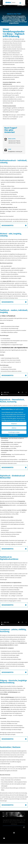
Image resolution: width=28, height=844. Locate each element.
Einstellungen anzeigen (14, 432)
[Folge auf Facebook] (24, 827)
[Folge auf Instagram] (14, 833)
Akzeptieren (14, 423)
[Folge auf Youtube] (4, 838)
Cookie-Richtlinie (13, 435)
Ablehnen (14, 428)
